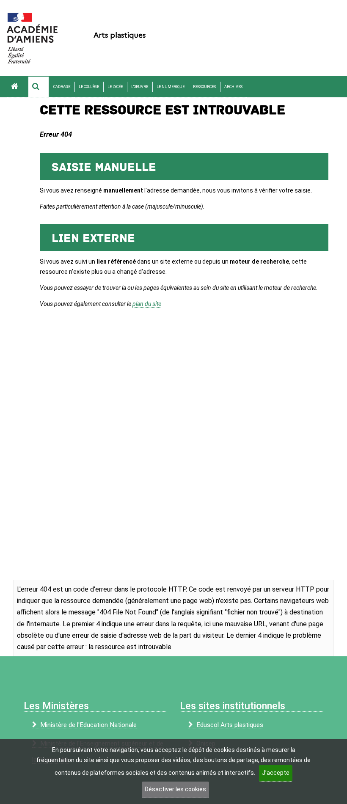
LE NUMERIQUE (171, 87)
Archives (233, 87)
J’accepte (275, 772)
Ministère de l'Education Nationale (88, 725)
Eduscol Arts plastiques (229, 725)
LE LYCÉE (115, 87)
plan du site (146, 303)
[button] (38, 86)
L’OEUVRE (139, 87)
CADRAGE (61, 87)
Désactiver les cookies (175, 789)
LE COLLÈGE (89, 87)
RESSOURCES (204, 87)
